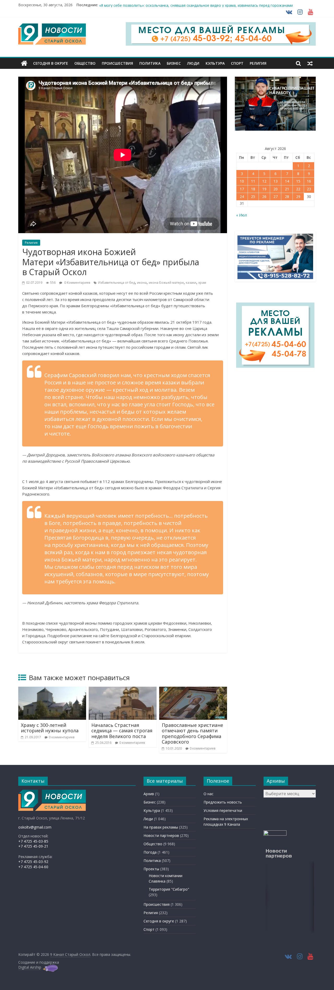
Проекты (151, 868)
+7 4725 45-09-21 (33, 846)
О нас (208, 793)
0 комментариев (61, 737)
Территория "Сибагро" (169, 889)
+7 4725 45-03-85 (33, 841)
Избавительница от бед (116, 282)
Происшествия (117, 63)
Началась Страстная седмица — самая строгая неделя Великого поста (121, 730)
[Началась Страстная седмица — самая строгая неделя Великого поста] (123, 690)
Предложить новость (223, 802)
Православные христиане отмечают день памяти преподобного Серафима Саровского (192, 733)
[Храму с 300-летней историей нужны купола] (52, 690)
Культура (215, 63)
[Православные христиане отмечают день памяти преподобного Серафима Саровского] (193, 690)
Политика (149, 63)
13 (275, 181)
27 (275, 196)
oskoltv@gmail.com (34, 827)
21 (287, 188)
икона (142, 282)
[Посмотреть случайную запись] (310, 63)
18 (253, 188)
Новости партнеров (161, 835)
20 (275, 188)
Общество (85, 63)
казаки (191, 282)
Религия (258, 63)
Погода (150, 852)
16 (309, 181)
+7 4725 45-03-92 (33, 861)
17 (242, 188)
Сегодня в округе (50, 63)
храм (202, 282)
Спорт (237, 63)
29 (298, 196)
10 (242, 181)
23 (309, 188)
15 (298, 181)
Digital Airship (29, 967)
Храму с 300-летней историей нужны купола (50, 728)
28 (287, 196)
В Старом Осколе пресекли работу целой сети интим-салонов (155, 4)
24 (242, 196)
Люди (193, 63)
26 (264, 196)
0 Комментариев (76, 282)
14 (287, 181)
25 (253, 196)
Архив (149, 793)
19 (264, 188)
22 (298, 188)
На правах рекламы (161, 827)
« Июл (241, 215)
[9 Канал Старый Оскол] (24, 63)
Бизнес (174, 63)
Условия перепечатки (223, 810)
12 (264, 181)
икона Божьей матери (166, 282)
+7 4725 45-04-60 (33, 866)
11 (253, 181)
